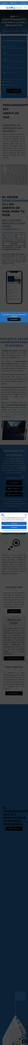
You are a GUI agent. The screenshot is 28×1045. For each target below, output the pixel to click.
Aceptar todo (14, 523)
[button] (26, 515)
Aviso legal (24, 530)
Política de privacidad (17, 530)
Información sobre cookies (7, 530)
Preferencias (14, 527)
